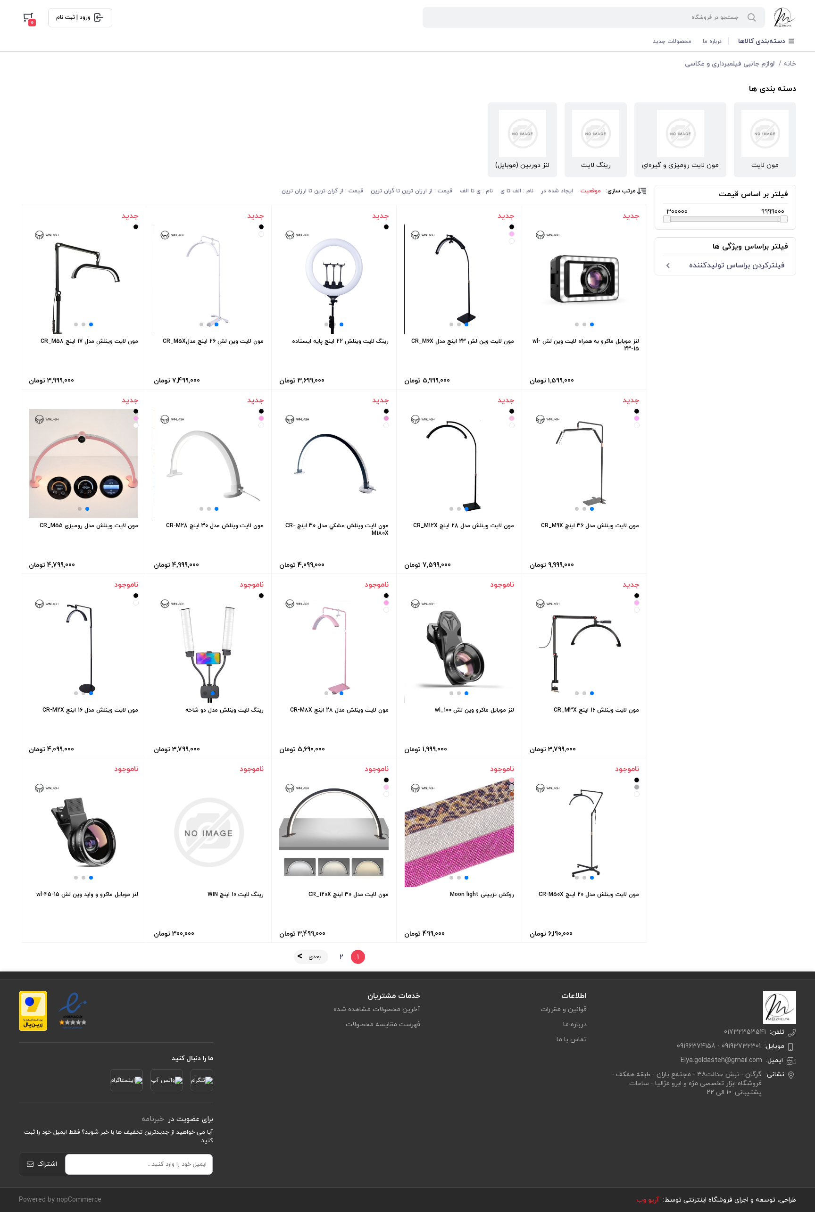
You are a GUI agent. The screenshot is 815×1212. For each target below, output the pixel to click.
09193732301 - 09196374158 (719, 1046)
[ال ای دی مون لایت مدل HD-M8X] (334, 648)
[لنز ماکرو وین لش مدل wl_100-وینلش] (459, 648)
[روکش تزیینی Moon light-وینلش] (459, 832)
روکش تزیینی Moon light (482, 894)
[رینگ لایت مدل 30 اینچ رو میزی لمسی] (334, 463)
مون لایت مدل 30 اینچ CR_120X (348, 894)
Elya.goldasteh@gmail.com (721, 1060)
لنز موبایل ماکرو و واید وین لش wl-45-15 (87, 894)
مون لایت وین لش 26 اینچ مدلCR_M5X (213, 341)
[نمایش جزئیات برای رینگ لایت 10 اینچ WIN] (208, 832)
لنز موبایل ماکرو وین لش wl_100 (474, 710)
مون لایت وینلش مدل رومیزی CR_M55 (89, 526)
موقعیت (591, 191)
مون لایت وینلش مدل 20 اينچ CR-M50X (589, 894)
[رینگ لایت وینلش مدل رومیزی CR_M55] (83, 463)
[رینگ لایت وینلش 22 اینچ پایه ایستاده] (334, 279)
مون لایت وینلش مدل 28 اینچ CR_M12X (463, 526)
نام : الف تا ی (516, 191)
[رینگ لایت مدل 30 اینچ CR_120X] (334, 832)
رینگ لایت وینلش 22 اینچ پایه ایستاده (340, 341)
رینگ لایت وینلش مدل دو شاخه (224, 710)
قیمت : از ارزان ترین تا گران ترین (411, 191)
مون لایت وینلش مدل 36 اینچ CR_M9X (590, 526)
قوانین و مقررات (564, 1009)
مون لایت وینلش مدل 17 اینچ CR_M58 (89, 341)
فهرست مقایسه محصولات (383, 1024)
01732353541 (745, 1032)
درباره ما (712, 41)
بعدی (314, 957)
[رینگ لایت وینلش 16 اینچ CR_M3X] (584, 648)
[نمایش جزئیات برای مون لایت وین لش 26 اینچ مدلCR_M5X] (209, 279)
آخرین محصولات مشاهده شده (376, 1009)
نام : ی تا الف (476, 191)
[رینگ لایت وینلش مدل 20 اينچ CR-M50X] (584, 832)
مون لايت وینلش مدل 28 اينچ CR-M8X (339, 710)
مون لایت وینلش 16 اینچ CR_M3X (596, 710)
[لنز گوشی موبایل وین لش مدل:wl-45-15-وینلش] (83, 832)
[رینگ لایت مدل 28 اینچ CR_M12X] (459, 463)
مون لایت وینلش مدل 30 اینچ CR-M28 (215, 526)
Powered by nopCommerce (60, 1199)
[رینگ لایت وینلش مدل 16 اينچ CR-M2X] (83, 648)
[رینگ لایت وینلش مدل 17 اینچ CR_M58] (83, 279)
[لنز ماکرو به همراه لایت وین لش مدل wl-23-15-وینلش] (584, 279)
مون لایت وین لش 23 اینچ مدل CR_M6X (462, 341)
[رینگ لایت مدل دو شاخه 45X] (209, 648)
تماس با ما (572, 1039)
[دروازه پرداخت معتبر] (33, 1011)
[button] (592, 324)
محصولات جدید (672, 41)
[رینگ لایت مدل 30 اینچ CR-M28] (209, 463)
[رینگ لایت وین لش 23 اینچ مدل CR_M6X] (459, 279)
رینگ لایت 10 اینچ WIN (236, 894)
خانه (789, 63)
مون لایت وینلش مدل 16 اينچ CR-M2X (90, 710)
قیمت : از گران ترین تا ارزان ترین (322, 191)
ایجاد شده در (557, 191)
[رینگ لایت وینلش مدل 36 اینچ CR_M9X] (584, 463)
